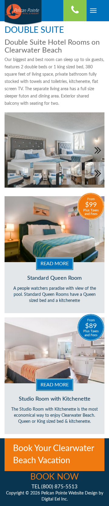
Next (95, 150)
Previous (14, 150)
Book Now (54, 477)
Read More (55, 263)
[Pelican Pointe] (23, 10)
